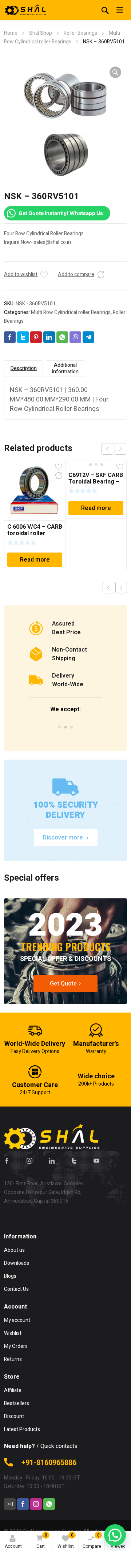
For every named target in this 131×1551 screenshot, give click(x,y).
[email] (10, 1504)
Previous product (108, 587)
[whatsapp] (49, 1504)
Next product (121, 587)
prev (107, 449)
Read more (35, 559)
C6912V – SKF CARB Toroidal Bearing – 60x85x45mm (95, 482)
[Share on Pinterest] (36, 337)
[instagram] (29, 1161)
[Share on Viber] (75, 337)
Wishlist (65, 1541)
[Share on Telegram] (88, 337)
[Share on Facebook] (10, 337)
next (120, 449)
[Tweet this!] (23, 337)
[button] (115, 72)
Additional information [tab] (65, 368)
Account (13, 1546)
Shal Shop (40, 33)
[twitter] (74, 1161)
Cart (41, 1541)
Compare (92, 1541)
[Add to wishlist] (44, 274)
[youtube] (96, 1161)
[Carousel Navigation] (114, 449)
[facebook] (7, 1161)
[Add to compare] (100, 274)
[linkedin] (51, 1161)
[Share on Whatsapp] (62, 337)
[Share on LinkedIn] (49, 337)
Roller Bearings (80, 33)
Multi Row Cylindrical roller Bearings (71, 312)
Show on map (19, 1215)
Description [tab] (24, 368)
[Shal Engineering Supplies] (26, 10)
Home (10, 33)
